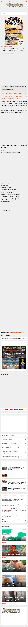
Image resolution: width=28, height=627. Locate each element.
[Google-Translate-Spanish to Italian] (22, 410)
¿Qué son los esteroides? (10, 539)
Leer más (4, 542)
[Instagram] (7, 1)
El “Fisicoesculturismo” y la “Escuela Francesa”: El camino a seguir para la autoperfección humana (13, 598)
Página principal (5, 620)
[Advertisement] (14, 9)
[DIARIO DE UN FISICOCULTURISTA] (14, 7)
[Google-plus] (10, 1)
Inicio (1, 46)
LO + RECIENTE (6, 463)
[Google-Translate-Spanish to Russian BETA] (17, 410)
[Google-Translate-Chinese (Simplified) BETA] (6, 410)
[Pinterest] (3, 1)
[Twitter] (1, 1)
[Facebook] (12, 1)
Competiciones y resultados (8, 46)
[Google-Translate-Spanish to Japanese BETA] (13, 410)
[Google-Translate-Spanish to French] (8, 410)
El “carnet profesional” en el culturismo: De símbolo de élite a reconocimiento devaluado (16, 468)
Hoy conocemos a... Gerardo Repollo (14, 554)
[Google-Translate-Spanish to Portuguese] (20, 410)
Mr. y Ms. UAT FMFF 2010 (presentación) (11, 98)
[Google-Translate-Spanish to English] (15, 410)
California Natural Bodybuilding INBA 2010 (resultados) (14, 96)
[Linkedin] (5, 1)
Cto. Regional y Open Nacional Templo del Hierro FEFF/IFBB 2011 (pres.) (13, 354)
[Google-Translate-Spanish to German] (11, 410)
